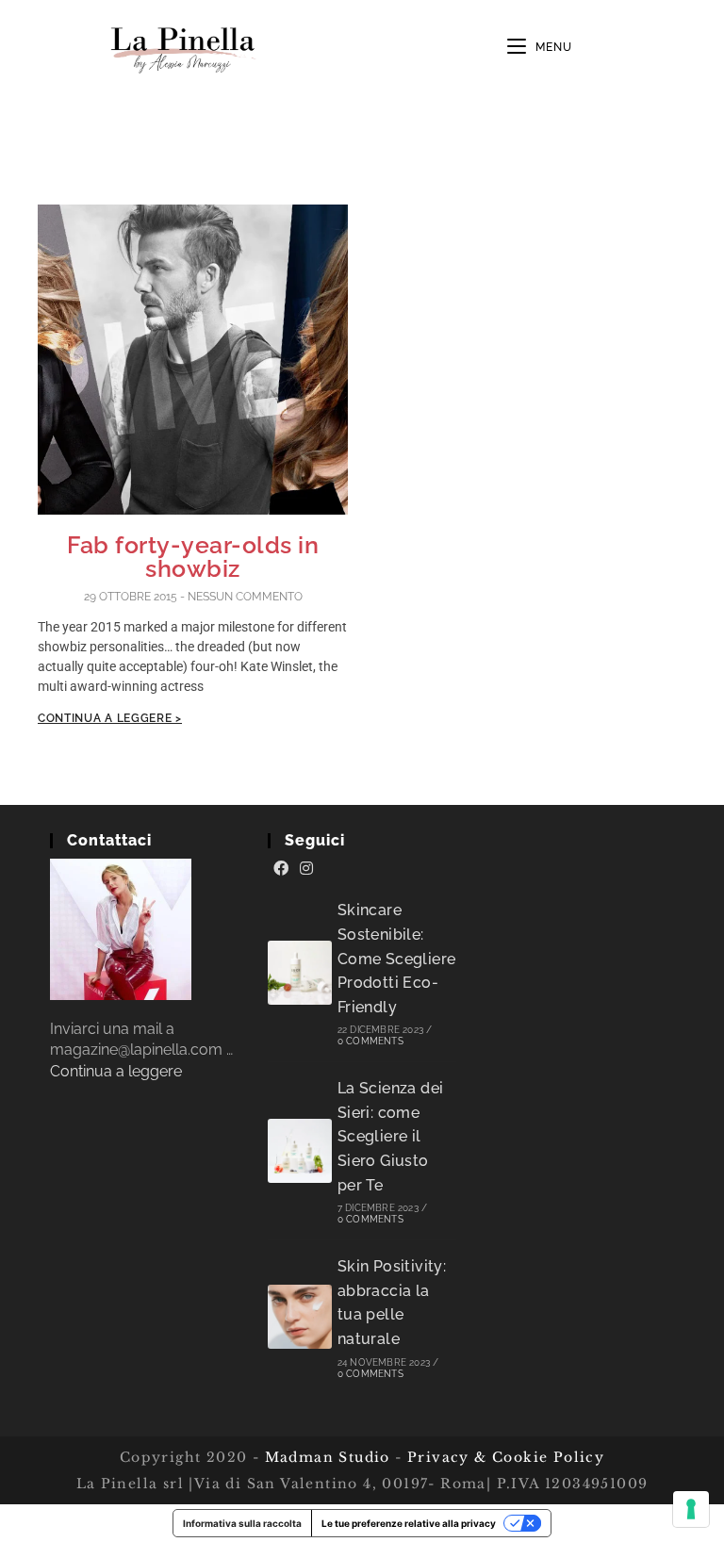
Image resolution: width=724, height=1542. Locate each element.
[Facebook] (280, 869)
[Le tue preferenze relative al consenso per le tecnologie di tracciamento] (691, 1509)
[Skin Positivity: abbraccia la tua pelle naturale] (300, 1317)
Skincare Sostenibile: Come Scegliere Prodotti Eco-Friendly (396, 958)
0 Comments (370, 1041)
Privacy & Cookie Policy (505, 1457)
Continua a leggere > (110, 718)
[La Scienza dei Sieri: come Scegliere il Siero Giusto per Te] (300, 1151)
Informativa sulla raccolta (242, 1523)
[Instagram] (306, 869)
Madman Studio (324, 1457)
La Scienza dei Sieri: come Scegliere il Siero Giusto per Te (390, 1136)
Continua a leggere (116, 1071)
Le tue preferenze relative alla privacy (408, 1523)
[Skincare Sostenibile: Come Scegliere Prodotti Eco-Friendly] (300, 973)
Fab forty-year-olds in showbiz (193, 556)
